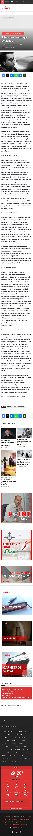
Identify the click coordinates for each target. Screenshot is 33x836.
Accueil (5, 18)
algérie (18, 731)
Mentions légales (14, 822)
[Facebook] (3, 75)
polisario (5, 753)
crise (13, 737)
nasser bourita (7, 750)
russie (20, 756)
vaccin (13, 762)
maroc (5, 747)
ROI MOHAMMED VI (8, 756)
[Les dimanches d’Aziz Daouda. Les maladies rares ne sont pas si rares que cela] (8, 433)
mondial (14, 747)
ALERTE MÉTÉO (7, 731)
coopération (17, 734)
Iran (12, 743)
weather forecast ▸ (16, 808)
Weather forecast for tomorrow (14, 801)
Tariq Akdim (7, 44)
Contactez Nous (25, 822)
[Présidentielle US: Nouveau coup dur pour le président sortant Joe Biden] (24, 433)
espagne (5, 740)
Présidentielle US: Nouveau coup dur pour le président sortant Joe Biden (24, 442)
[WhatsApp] (16, 75)
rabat (14, 753)
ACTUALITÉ (11, 18)
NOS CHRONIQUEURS (17, 33)
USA (4, 762)
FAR (14, 740)
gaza (4, 743)
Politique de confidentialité (20, 824)
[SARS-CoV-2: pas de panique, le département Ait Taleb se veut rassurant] (24, 454)
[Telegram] (20, 75)
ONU (17, 750)
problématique (21, 406)
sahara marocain (16, 759)
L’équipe (5, 822)
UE (26, 759)
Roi (22, 753)
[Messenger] (12, 75)
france (22, 740)
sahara (5, 759)
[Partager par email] (24, 75)
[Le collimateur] (7, 7)
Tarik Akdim (5, 409)
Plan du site (8, 824)
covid (15, 406)
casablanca (6, 734)
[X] (7, 75)
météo (23, 747)
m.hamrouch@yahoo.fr (8, 691)
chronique (9, 406)
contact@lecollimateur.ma (14, 689)
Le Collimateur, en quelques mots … (19, 819)
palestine (25, 750)
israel (20, 743)
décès (22, 737)
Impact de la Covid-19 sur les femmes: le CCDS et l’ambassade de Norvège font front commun (8, 481)
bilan (27, 731)
